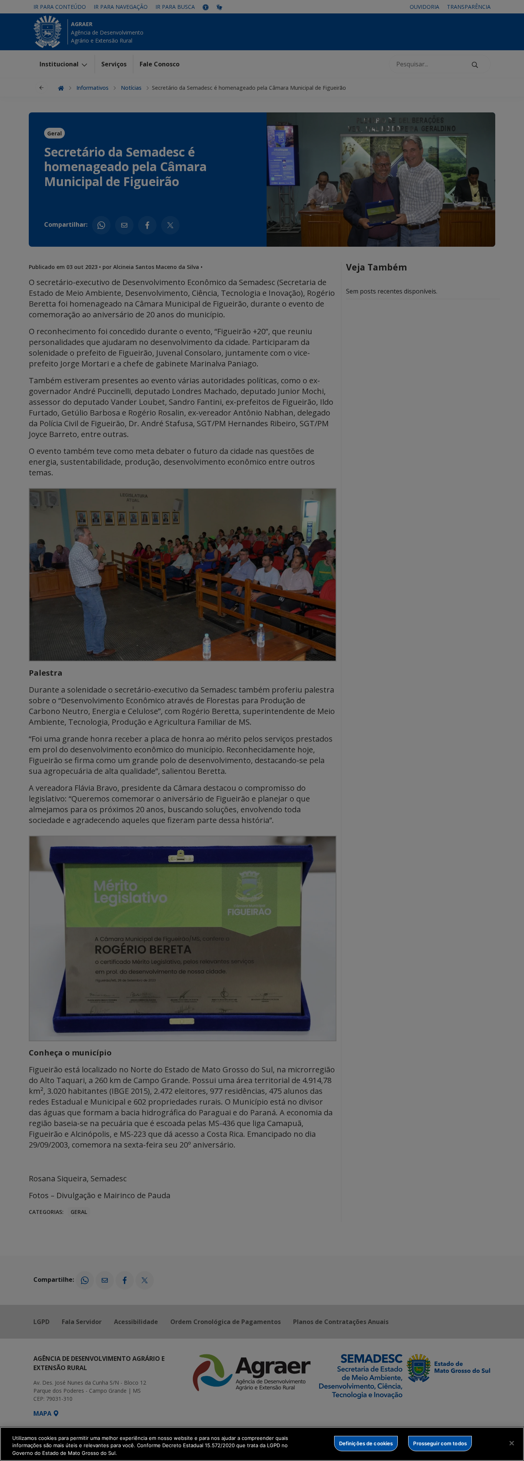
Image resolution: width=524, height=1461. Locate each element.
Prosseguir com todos (440, 1443)
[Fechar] (511, 1443)
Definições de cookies (366, 1443)
